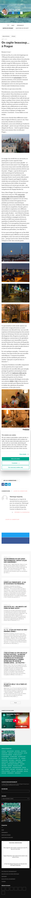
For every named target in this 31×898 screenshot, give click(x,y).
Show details (22, 454)
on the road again (6, 767)
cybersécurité (22, 756)
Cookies (4, 881)
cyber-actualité (18, 754)
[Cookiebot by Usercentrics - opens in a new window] (22, 430)
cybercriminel (5, 756)
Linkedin (18, 13)
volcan (13, 771)
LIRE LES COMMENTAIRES (10, 480)
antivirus (17, 751)
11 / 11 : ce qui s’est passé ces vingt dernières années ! (15, 630)
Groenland (5, 760)
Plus (15, 702)
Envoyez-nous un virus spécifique (10, 874)
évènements (11, 773)
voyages (4, 773)
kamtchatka (5, 762)
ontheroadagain (17, 767)
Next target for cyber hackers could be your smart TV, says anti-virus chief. (15, 848)
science (7, 769)
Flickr (24, 888)
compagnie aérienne (7, 754)
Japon (24, 760)
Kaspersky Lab (13, 762)
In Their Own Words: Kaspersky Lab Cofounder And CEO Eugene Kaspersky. (15, 864)
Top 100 (26, 769)
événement (18, 773)
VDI (16, 381)
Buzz (13, 25)
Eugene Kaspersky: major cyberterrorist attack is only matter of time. (15, 856)
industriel (18, 760)
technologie (20, 769)
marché (10, 765)
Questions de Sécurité (22, 28)
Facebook (10, 13)
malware (4, 765)
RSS (3, 893)
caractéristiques (18, 753)
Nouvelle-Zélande (18, 765)
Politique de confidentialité (9, 871)
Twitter (13, 13)
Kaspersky (4, 876)
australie (24, 751)
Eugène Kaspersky (13, 758)
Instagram (16, 13)
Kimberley (20, 762)
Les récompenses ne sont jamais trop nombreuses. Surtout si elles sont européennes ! (15, 560)
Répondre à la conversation (22, 512)
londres (23, 764)
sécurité (13, 769)
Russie (24, 767)
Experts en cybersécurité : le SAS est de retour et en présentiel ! (15, 583)
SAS (3, 769)
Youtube (20, 888)
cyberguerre (14, 756)
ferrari (23, 758)
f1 (19, 758)
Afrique (4, 751)
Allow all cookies (15, 458)
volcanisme (20, 771)
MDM (11, 381)
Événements (20, 25)
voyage (26, 771)
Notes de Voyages (8, 28)
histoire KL (11, 760)
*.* (8, 25)
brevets (11, 753)
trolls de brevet (6, 771)
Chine (25, 753)
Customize (14, 463)
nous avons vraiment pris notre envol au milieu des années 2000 (13, 196)
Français (25, 2)
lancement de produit (13, 764)
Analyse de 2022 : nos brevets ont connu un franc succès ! (15, 607)
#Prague (13, 36)
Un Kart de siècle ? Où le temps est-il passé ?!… (15, 685)
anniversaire (11, 751)
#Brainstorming (5, 36)
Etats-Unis (4, 758)
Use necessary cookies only (15, 467)
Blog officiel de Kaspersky (8, 879)
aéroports (4, 753)
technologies (17, 77)
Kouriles (4, 764)
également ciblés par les (19, 373)
